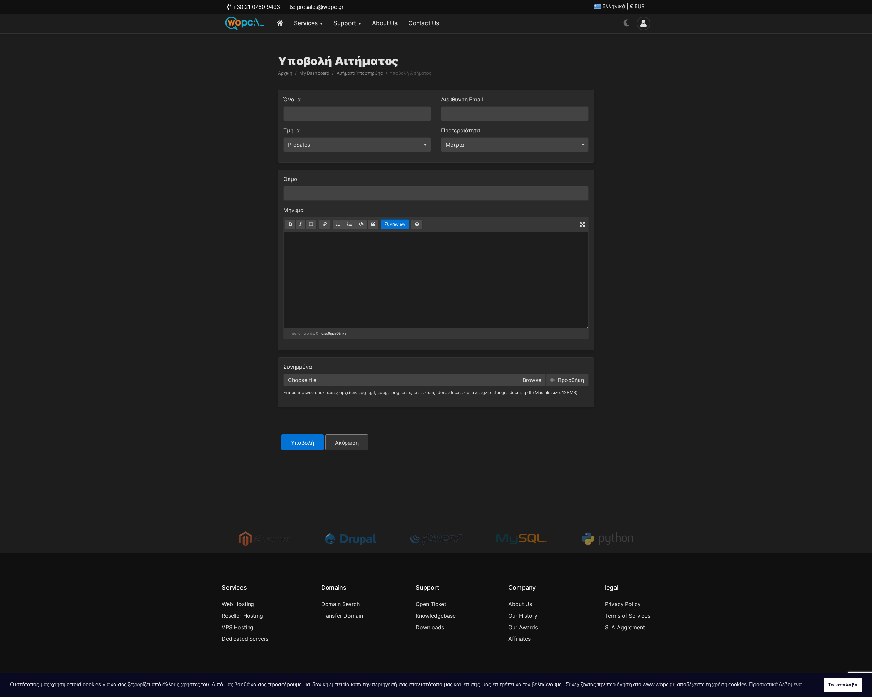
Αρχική (285, 73)
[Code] (361, 224)
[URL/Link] (324, 224)
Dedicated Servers (245, 638)
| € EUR (623, 6)
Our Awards (523, 627)
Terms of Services (627, 615)
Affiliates (519, 638)
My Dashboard (314, 73)
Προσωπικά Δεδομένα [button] (775, 684)
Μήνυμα (293, 210)
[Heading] (311, 224)
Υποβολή (302, 442)
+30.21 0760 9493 (255, 6)
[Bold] (290, 224)
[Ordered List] (349, 224)
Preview (397, 224)
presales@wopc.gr (319, 6)
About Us (520, 604)
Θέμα (290, 179)
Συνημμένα (297, 366)
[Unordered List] (338, 224)
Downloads (430, 627)
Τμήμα (291, 130)
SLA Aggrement (625, 627)
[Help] (417, 224)
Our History (522, 615)
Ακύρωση (347, 442)
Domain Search (340, 604)
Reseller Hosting (242, 615)
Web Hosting (238, 604)
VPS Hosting (237, 627)
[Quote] (373, 224)
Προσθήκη (570, 380)
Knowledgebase (436, 615)
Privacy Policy (623, 604)
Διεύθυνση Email (462, 99)
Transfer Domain (342, 615)
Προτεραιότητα (460, 130)
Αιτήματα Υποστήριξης (360, 73)
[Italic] (300, 224)
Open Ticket (431, 604)
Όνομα (292, 99)
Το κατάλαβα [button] (842, 684)
